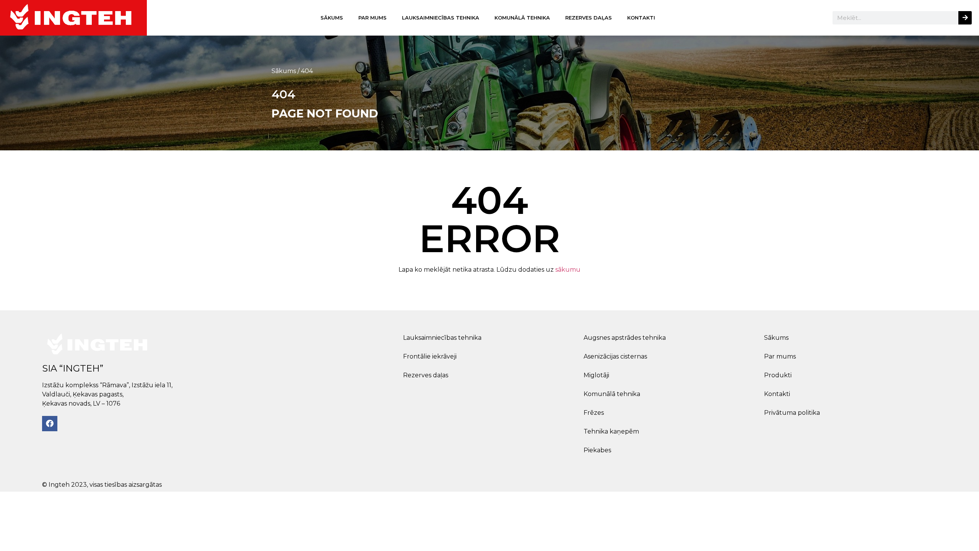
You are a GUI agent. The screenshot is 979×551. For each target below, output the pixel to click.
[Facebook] (49, 423)
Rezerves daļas (588, 18)
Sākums (331, 18)
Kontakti (641, 18)
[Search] (965, 17)
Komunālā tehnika (522, 18)
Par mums (372, 18)
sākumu (568, 269)
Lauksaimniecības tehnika (440, 18)
